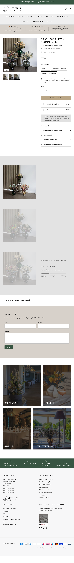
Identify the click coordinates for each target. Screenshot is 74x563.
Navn (6, 322)
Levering (5, 516)
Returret (5, 514)
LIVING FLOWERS (10, 543)
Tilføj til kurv (56, 98)
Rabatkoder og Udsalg (45, 490)
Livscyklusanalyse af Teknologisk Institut (50, 508)
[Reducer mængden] (42, 90)
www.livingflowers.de (8, 492)
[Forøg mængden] (49, 90)
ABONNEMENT (62, 16)
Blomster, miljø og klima (45, 482)
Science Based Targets (45, 510)
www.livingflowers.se (8, 488)
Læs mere (43, 3)
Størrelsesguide (43, 487)
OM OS (49, 22)
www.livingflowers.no (8, 490)
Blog (4, 522)
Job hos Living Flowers (45, 492)
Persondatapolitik (51, 547)
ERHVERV (26, 22)
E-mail (40, 322)
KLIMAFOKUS (38, 22)
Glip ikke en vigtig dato (9, 524)
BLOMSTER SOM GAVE (26, 16)
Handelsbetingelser (41, 547)
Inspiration (42, 495)
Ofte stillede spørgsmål (9, 508)
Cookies (59, 547)
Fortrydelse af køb (44, 497)
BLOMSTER (10, 16)
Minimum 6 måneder (45, 484)
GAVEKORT (50, 16)
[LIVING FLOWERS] (12, 9)
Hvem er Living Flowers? (46, 479)
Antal (42, 86)
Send (8, 347)
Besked (7, 331)
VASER (39, 16)
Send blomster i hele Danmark (11, 519)
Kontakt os (6, 511)
